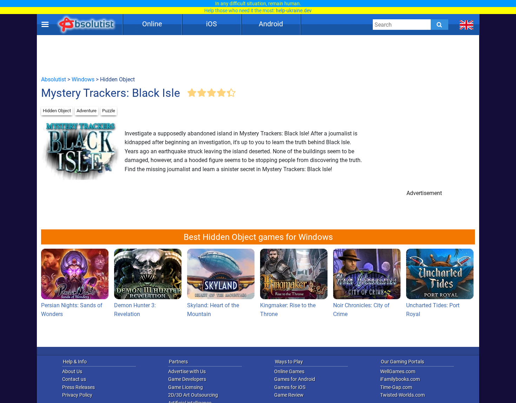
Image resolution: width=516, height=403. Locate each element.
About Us (72, 371)
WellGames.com (397, 371)
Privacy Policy (77, 395)
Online (152, 24)
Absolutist (53, 79)
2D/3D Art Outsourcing (193, 395)
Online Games (289, 371)
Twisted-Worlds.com (402, 395)
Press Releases (78, 387)
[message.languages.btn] (466, 24)
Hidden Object (57, 110)
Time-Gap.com (396, 387)
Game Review (289, 395)
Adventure (87, 110)
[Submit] (439, 24)
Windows (83, 79)
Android (271, 24)
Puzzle (108, 110)
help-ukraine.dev (294, 10)
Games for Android (294, 379)
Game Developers (187, 379)
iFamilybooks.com (400, 379)
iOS (211, 24)
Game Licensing (185, 387)
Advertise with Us (187, 371)
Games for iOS (289, 387)
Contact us (74, 379)
